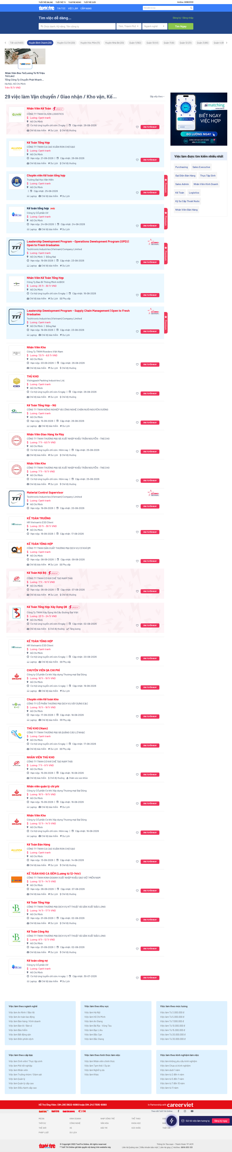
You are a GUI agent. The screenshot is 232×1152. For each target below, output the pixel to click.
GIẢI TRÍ (104, 1128)
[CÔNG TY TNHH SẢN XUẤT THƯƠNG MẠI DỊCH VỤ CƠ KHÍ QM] (16, 550)
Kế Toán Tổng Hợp (38, 142)
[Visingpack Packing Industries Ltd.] (16, 382)
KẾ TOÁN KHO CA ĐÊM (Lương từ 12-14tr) (53, 873)
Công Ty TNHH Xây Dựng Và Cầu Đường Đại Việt (52, 612)
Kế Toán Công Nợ (38, 931)
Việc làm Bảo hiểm (18, 1030)
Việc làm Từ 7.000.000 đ (172, 1021)
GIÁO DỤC (166, 1118)
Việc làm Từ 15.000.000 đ (172, 1030)
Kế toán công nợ (37, 960)
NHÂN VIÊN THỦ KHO (40, 757)
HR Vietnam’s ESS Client (40, 522)
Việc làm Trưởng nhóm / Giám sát (25, 1074)
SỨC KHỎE (136, 1128)
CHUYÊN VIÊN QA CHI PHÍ (43, 670)
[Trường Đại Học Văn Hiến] (16, 181)
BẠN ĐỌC (166, 1123)
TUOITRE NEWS (74, 2)
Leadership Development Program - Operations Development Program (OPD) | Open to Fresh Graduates (78, 243)
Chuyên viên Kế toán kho (43, 699)
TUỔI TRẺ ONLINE (46, 2)
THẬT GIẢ (166, 1128)
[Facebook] (178, 1111)
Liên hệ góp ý (166, 1147)
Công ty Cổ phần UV (37, 212)
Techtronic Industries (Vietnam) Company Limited (54, 249)
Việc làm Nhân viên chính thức (99, 1061)
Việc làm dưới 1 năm (170, 1070)
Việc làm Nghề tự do (94, 1070)
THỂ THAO (135, 1118)
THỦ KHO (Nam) (37, 728)
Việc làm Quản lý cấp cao (21, 1083)
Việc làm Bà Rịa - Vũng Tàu (98, 1025)
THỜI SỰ (42, 1123)
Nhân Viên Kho (36, 347)
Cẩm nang (86, 8)
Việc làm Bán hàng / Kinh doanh (25, 1021)
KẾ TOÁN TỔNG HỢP (40, 544)
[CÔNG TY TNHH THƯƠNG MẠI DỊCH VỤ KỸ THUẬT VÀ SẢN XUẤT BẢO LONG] (16, 908)
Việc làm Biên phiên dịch (21, 1038)
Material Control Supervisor (45, 492)
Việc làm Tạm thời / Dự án (97, 1065)
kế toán (179, 192)
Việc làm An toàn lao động (22, 1016)
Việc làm (73, 8)
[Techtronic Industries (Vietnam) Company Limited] (16, 247)
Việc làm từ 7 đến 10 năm (172, 1083)
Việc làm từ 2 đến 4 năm (172, 1074)
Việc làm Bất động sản (20, 1034)
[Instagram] (185, 1111)
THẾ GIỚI (42, 1128)
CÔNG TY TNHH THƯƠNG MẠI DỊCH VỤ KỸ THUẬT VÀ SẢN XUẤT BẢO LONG (66, 906)
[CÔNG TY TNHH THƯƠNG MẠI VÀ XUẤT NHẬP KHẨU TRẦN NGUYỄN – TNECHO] (16, 440)
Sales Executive (201, 166)
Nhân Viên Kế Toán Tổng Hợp (45, 277)
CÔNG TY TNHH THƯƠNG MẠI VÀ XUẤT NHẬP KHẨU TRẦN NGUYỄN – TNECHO (68, 438)
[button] (137, 127)
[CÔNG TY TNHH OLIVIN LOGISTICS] (16, 114)
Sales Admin (182, 183)
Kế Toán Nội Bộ (36, 572)
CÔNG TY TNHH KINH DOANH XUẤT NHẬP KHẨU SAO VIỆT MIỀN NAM (63, 877)
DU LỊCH (73, 1132)
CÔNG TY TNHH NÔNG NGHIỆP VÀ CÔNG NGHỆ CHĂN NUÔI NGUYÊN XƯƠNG (67, 409)
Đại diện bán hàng (185, 175)
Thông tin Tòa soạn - (166, 1144)
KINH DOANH (75, 1118)
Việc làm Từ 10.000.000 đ (172, 1025)
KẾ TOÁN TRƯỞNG (39, 518)
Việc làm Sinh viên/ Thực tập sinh (25, 1061)
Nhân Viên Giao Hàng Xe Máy (45, 434)
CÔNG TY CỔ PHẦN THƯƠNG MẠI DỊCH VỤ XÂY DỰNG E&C (57, 703)
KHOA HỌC (136, 1123)
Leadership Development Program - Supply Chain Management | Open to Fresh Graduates (78, 312)
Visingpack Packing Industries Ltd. (46, 380)
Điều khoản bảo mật (149, 1147)
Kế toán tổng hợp (41, 208)
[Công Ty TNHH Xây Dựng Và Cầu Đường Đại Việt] (16, 613)
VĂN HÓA (105, 1123)
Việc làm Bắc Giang (94, 1038)
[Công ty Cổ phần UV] (16, 214)
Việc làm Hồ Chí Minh (94, 1016)
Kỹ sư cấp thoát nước (187, 201)
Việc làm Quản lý (17, 1078)
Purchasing (181, 166)
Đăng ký (177, 17)
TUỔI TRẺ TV (61, 2)
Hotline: (183, 1147)
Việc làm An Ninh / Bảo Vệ (22, 1012)
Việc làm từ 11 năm (169, 1087)
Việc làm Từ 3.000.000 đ (172, 1012)
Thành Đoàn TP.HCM (184, 1144)
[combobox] (77, 26)
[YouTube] (192, 1111)
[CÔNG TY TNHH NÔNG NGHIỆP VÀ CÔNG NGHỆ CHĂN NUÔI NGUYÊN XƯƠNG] (16, 411)
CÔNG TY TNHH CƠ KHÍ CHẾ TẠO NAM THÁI (50, 578)
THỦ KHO (33, 376)
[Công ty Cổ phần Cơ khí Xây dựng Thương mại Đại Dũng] (16, 676)
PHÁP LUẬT (44, 1132)
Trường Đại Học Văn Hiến (40, 179)
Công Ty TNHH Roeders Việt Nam (45, 351)
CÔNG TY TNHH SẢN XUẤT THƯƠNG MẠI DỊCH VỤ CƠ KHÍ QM (58, 547)
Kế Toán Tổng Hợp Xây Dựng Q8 (47, 607)
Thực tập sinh (208, 175)
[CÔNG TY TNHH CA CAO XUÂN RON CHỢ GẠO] (16, 148)
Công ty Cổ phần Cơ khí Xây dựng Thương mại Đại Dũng (57, 674)
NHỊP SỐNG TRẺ (108, 1118)
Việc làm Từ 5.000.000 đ (172, 1016)
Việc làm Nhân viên (18, 1070)
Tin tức (61, 8)
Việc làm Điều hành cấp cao (23, 1087)
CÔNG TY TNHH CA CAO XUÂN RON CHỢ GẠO (51, 146)
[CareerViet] (180, 1104)
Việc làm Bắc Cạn (93, 1034)
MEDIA (41, 1118)
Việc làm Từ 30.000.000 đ (172, 1038)
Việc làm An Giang (93, 1021)
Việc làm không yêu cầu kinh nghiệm (178, 1061)
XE (71, 1128)
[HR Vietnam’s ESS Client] (16, 524)
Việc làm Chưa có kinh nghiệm (175, 1065)
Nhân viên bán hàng (186, 209)
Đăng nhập (187, 17)
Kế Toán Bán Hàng (38, 844)
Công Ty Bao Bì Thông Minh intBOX (46, 281)
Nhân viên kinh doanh (206, 183)
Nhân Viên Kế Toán (39, 108)
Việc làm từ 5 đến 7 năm (172, 1078)
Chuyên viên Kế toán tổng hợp (46, 175)
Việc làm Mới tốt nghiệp (20, 1065)
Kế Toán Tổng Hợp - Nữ (41, 405)
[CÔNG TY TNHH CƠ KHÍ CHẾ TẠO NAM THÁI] (16, 579)
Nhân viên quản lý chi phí (43, 786)
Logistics (194, 192)
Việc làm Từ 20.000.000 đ (172, 1034)
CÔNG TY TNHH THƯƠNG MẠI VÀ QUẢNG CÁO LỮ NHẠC (56, 732)
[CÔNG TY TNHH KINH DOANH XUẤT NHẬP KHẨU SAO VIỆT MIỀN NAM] (16, 879)
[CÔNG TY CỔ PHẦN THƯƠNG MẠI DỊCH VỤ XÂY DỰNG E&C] (16, 705)
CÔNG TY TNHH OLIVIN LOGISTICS (45, 113)
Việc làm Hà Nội (92, 1012)
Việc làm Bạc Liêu (93, 1030)
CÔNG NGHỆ (75, 1123)
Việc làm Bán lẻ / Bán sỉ (20, 1025)
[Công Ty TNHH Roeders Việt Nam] (16, 353)
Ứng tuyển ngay (150, 127)
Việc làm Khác (91, 1074)
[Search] (191, 8)
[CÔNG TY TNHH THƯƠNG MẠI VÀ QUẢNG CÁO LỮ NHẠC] (16, 734)
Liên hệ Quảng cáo (130, 1147)
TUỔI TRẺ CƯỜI (90, 2)
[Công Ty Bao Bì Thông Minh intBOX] (16, 284)
